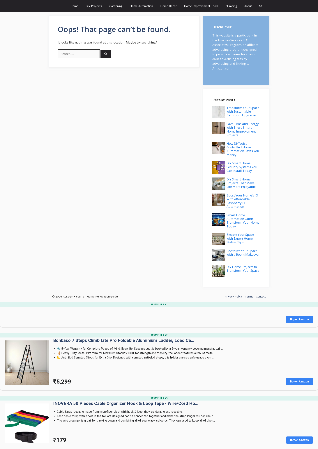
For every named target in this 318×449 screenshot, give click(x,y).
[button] (261, 6)
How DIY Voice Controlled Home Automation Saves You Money (243, 149)
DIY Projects (94, 6)
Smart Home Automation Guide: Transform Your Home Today (243, 220)
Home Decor (168, 6)
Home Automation (141, 6)
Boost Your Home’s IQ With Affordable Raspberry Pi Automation (242, 201)
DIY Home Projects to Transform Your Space (243, 269)
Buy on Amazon (299, 319)
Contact (261, 296)
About (248, 6)
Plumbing (231, 6)
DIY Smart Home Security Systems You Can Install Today (242, 167)
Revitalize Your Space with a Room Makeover (243, 253)
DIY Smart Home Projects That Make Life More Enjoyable (241, 183)
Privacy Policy (233, 296)
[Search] (105, 54)
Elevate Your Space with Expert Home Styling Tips (240, 238)
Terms (249, 296)
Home (74, 6)
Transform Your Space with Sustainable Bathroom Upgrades (243, 111)
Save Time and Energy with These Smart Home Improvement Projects (243, 129)
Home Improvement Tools (201, 6)
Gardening (115, 6)
